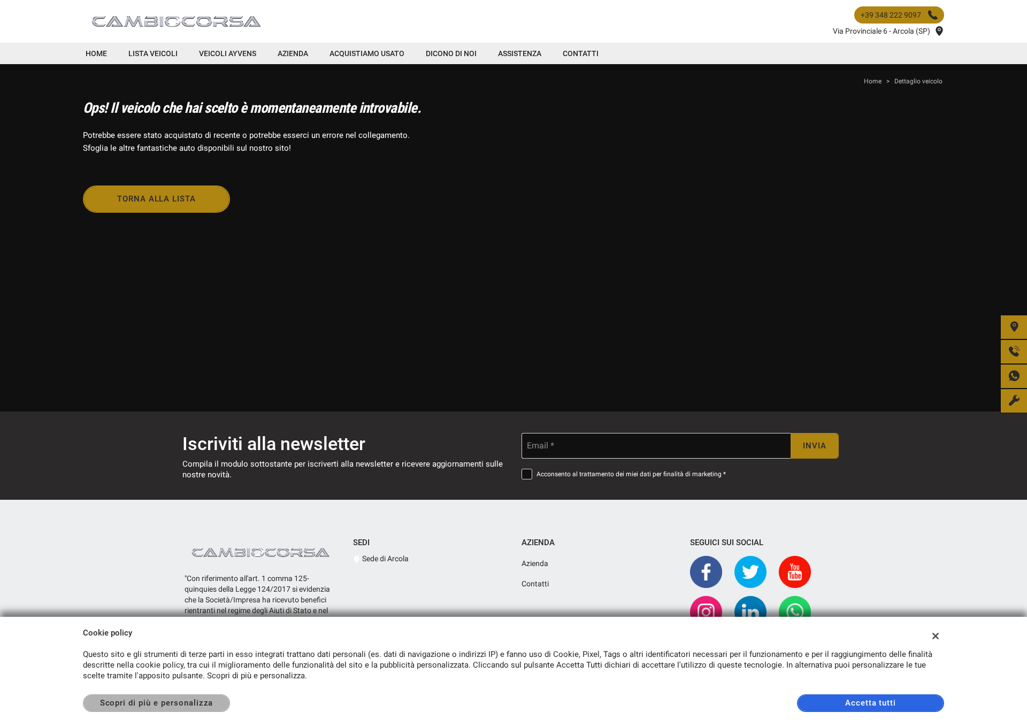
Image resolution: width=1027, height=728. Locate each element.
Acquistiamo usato (366, 53)
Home (96, 53)
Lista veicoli (153, 53)
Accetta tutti (870, 703)
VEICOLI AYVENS (227, 53)
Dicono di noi (451, 53)
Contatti (581, 53)
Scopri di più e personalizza (156, 703)
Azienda (293, 53)
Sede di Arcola (385, 558)
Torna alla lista (156, 199)
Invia (814, 446)
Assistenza (519, 53)
